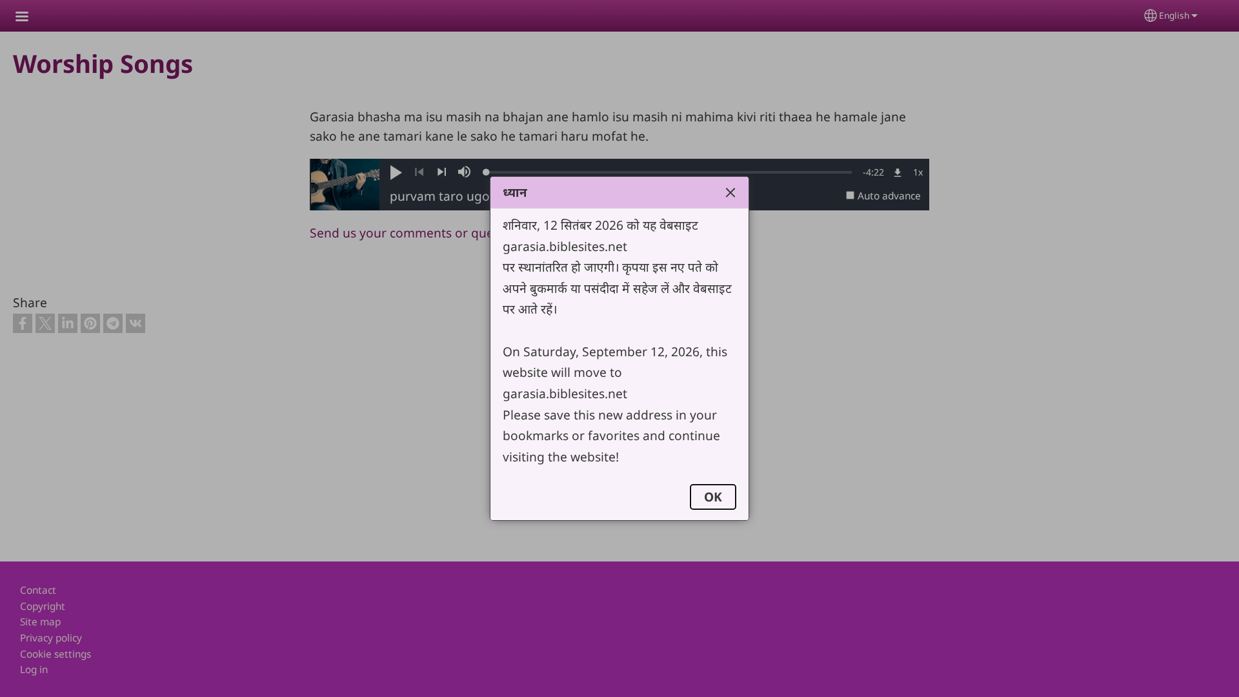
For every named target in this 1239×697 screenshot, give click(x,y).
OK (713, 496)
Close (730, 192)
